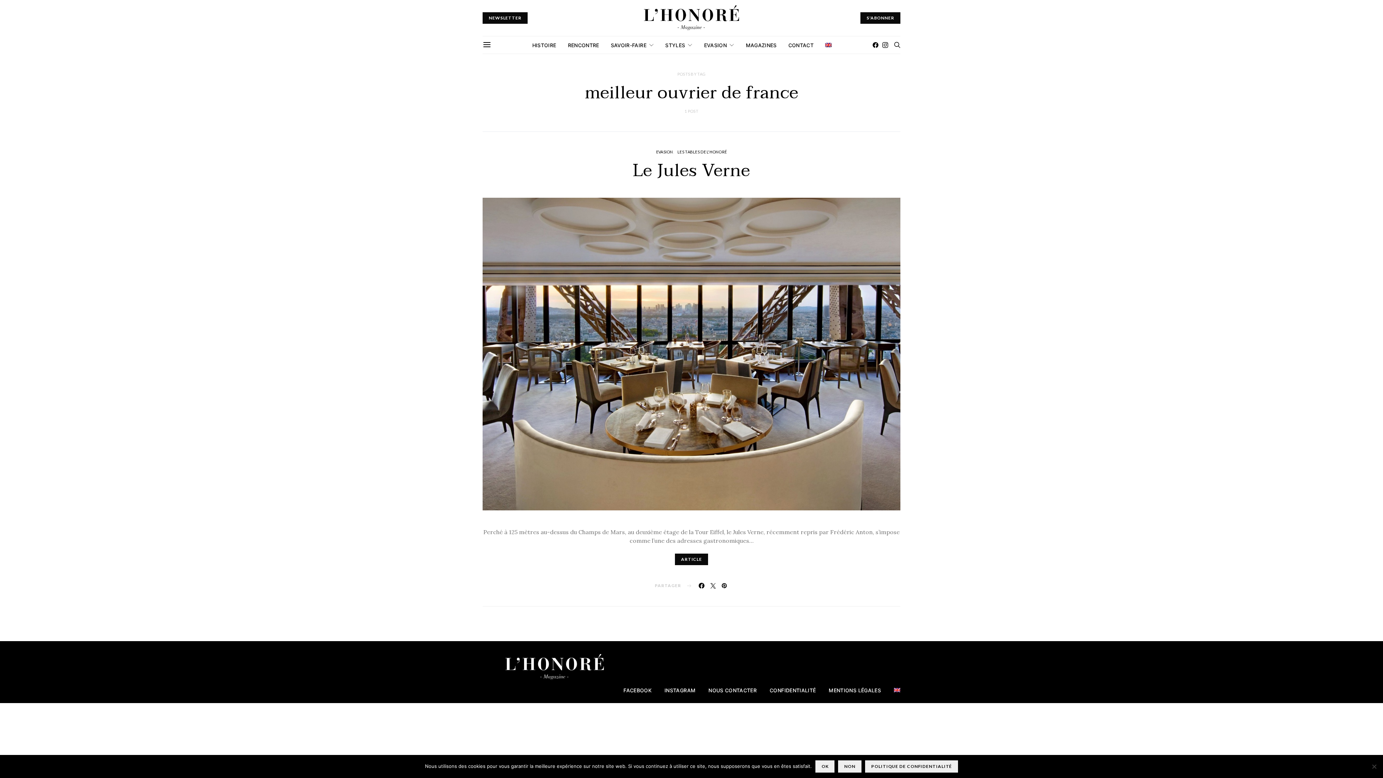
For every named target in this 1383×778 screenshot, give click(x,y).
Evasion (715, 45)
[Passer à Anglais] (828, 45)
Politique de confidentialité (911, 766)
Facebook (637, 690)
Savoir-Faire (628, 45)
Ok (825, 766)
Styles (675, 45)
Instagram (679, 690)
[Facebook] (875, 45)
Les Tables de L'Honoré (702, 151)
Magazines (761, 45)
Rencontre (583, 45)
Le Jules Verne (691, 170)
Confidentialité (793, 690)
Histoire (544, 45)
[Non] (1374, 766)
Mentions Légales (855, 690)
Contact (801, 45)
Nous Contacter (732, 690)
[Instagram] (885, 45)
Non (849, 766)
